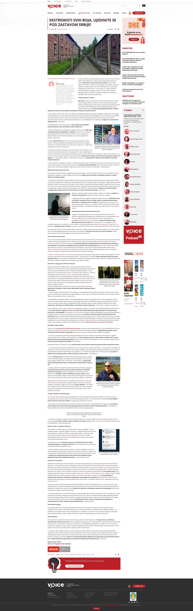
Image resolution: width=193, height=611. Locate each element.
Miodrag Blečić (134, 169)
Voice (48, 1)
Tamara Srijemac (135, 192)
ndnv (76, 1)
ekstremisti (72, 554)
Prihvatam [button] (96, 608)
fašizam (83, 554)
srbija (92, 554)
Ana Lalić (132, 161)
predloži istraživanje (75, 566)
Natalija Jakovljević (135, 177)
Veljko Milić (133, 222)
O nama (124, 13)
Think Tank (107, 13)
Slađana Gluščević (135, 184)
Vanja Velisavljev (135, 199)
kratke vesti (113, 316)
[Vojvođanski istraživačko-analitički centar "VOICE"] (60, 6)
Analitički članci (70, 13)
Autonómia (68, 1)
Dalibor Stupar (60, 84)
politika (88, 554)
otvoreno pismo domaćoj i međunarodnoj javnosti (89, 473)
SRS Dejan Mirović (65, 274)
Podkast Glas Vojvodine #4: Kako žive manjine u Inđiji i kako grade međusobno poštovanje (132, 68)
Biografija (116, 13)
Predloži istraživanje (111, 593)
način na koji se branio (98, 421)
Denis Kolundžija (135, 154)
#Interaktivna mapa (84, 13)
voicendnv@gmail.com (54, 597)
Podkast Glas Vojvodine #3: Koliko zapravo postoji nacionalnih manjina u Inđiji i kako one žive (133, 76)
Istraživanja (59, 13)
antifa (62, 554)
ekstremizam (78, 554)
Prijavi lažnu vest (110, 595)
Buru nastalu (51, 397)
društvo (67, 554)
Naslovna (50, 13)
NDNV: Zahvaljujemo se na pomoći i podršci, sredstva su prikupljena (133, 83)
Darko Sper (133, 207)
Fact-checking (97, 13)
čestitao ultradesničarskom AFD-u (76, 435)
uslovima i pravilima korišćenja (111, 605)
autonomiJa (57, 1)
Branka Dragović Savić (136, 139)
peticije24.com (104, 513)
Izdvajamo (58, 554)
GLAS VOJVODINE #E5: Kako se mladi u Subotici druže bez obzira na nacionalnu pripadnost (133, 60)
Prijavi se (134, 39)
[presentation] (126, 278)
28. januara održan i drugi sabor (107, 224)
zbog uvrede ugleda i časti (99, 467)
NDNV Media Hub (86, 1)
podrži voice (139, 13)
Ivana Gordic (133, 214)
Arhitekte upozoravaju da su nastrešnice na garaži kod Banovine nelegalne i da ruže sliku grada (133, 101)
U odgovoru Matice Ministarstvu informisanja (60, 254)
